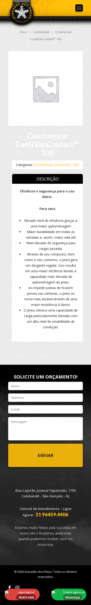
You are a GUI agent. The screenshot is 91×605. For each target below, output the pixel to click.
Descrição (47, 179)
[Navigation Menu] (79, 7)
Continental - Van (66, 165)
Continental (41, 32)
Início (23, 32)
